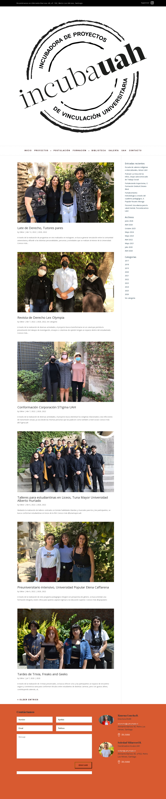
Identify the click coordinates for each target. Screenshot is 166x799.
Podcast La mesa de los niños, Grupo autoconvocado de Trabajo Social (136, 177)
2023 (127, 283)
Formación (80, 151)
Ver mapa (125, 734)
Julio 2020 (129, 247)
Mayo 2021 (129, 243)
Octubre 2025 (130, 228)
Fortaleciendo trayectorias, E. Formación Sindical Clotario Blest (136, 186)
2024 (127, 287)
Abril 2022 (129, 239)
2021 (127, 275)
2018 (127, 264)
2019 (127, 268)
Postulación (62, 151)
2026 (127, 294)
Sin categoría (52, 322)
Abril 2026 (129, 225)
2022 (45, 232)
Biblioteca (99, 151)
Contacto (135, 151)
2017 (127, 261)
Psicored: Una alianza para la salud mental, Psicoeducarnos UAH (137, 208)
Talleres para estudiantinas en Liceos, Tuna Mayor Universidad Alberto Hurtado (62, 499)
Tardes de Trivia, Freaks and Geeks (42, 674)
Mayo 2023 (129, 236)
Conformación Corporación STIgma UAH (46, 407)
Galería (114, 151)
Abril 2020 (129, 251)
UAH (124, 151)
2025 (127, 290)
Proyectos (41, 151)
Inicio (28, 151)
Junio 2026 (129, 221)
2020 (40, 232)
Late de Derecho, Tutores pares (40, 228)
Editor (22, 232)
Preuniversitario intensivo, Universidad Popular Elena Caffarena (63, 587)
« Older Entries (28, 700)
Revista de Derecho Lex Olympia (40, 317)
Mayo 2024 (129, 232)
